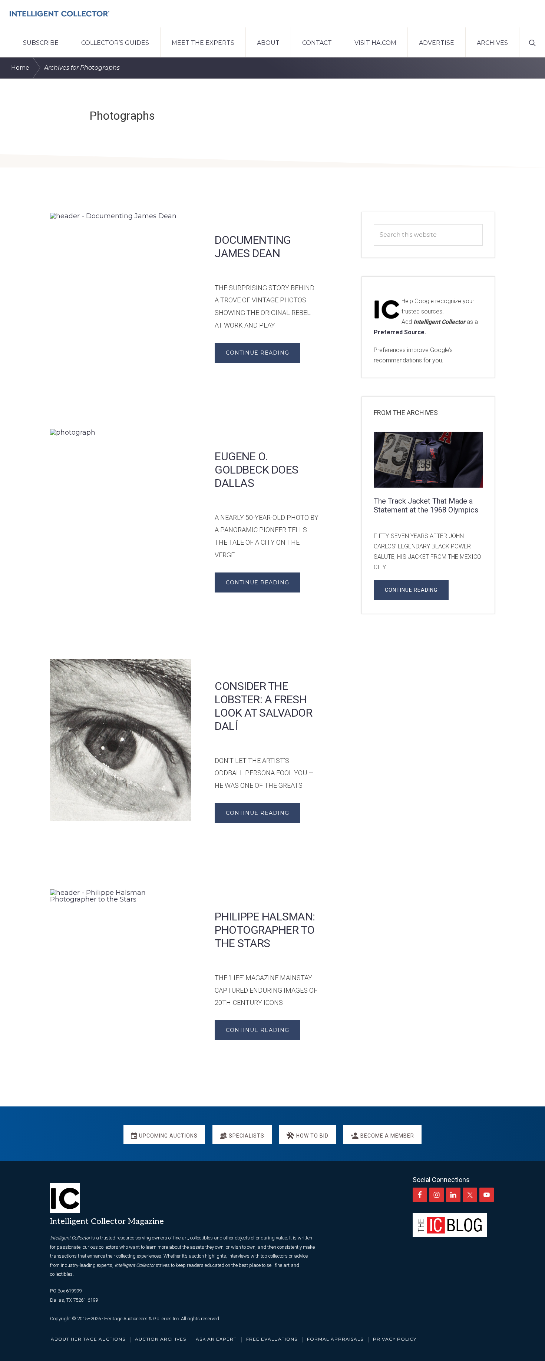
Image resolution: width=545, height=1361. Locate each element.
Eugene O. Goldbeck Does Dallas (256, 469)
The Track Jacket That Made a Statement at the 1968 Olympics (426, 505)
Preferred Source (399, 332)
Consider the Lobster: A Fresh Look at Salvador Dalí (263, 706)
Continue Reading (257, 352)
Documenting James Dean (253, 246)
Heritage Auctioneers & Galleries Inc (141, 1318)
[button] (532, 42)
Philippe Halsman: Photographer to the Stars (265, 930)
